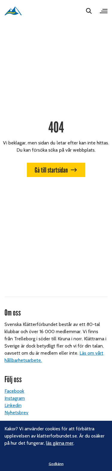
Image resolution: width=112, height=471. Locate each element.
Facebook (14, 391)
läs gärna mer (59, 443)
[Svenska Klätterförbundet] (13, 11)
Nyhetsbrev (16, 412)
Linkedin (13, 405)
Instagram (14, 398)
